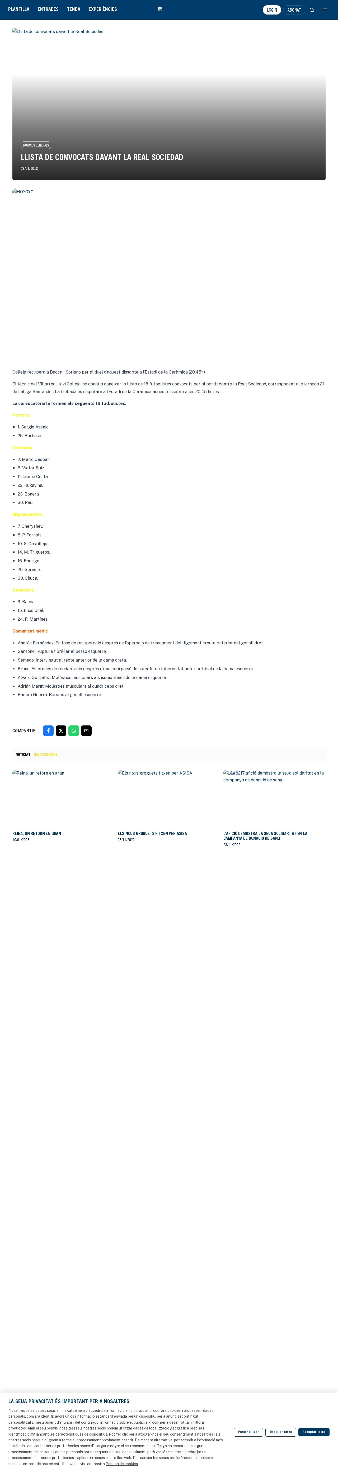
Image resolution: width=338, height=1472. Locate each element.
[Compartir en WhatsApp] (73, 730)
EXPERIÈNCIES (103, 9)
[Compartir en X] (61, 730)
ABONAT (294, 10)
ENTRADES (48, 9)
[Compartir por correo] (86, 730)
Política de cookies (122, 1464)
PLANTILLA (18, 9)
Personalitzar (248, 1432)
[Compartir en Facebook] (48, 730)
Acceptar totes (314, 1432)
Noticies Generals (36, 145)
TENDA (73, 9)
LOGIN (272, 10)
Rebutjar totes (281, 1432)
